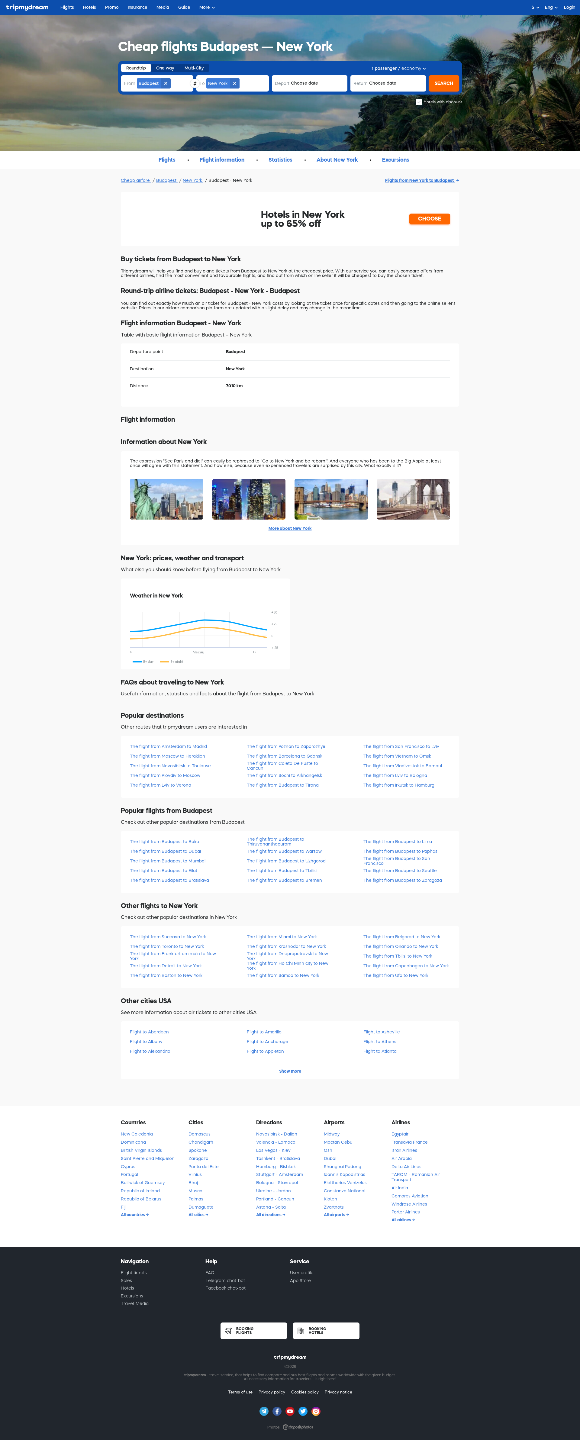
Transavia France (410, 1142)
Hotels (127, 1288)
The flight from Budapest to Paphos (400, 851)
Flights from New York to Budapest (420, 180)
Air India (400, 1188)
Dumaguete (201, 1207)
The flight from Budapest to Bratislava (169, 880)
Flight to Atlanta (380, 1051)
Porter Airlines (406, 1212)
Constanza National (344, 1191)
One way (165, 68)
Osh (328, 1150)
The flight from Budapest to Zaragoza (402, 880)
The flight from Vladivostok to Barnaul (402, 766)
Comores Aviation (410, 1196)
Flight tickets (134, 1273)
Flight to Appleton (265, 1051)
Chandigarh (200, 1142)
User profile (302, 1273)
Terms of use (240, 1392)
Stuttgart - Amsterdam (279, 1174)
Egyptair (400, 1134)
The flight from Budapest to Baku (164, 841)
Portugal (129, 1174)
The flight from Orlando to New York (400, 946)
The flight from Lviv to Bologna (395, 775)
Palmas (195, 1199)
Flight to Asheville (381, 1032)
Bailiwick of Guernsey (143, 1183)
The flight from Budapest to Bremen (284, 880)
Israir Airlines (404, 1150)
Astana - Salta (271, 1207)
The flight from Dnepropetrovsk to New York (287, 956)
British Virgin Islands (141, 1150)
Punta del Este (203, 1167)
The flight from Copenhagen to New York (406, 966)
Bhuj (193, 1183)
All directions (269, 1215)
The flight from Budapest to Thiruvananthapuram (275, 841)
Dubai (330, 1158)
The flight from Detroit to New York (166, 966)
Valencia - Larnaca (275, 1142)
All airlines (402, 1220)
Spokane (197, 1150)
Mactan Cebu (338, 1142)
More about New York (290, 528)
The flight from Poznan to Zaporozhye (286, 746)
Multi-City (194, 68)
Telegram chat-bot (225, 1280)
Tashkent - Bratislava (278, 1158)
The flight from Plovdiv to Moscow (165, 775)
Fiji (123, 1207)
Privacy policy (272, 1392)
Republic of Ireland (140, 1191)
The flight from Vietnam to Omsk (397, 756)
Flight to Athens (379, 1041)
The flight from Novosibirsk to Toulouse (170, 766)
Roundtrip (136, 68)
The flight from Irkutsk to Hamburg (398, 785)
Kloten (330, 1199)
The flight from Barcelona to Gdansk (284, 756)
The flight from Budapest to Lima (397, 841)
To (202, 83)
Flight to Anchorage (267, 1041)
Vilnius (195, 1174)
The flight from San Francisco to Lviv (401, 746)
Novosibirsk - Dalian (276, 1134)
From (129, 83)
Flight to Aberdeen (149, 1032)
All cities (196, 1215)
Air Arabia (402, 1158)
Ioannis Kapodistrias (344, 1174)
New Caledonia (137, 1134)
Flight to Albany (146, 1041)
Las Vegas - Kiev (273, 1150)
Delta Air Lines (406, 1167)
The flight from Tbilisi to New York (397, 956)
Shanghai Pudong (342, 1167)
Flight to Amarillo (264, 1032)
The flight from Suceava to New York (168, 937)
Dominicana (133, 1142)
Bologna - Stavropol (277, 1183)
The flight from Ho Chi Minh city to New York (287, 965)
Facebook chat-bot (225, 1288)
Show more (290, 1071)
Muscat (196, 1191)
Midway (332, 1134)
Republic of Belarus (141, 1199)
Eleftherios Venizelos (345, 1183)
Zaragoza (198, 1158)
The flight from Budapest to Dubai (165, 851)
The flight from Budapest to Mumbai (167, 861)
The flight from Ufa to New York (395, 975)
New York (193, 180)
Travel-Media (135, 1303)
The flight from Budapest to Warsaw (284, 851)
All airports (335, 1215)
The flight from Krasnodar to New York (286, 946)
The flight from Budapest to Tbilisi (282, 870)
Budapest (167, 180)
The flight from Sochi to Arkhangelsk (284, 775)
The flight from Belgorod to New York (401, 937)
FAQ (209, 1273)
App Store (300, 1280)
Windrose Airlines (409, 1204)
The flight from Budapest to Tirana (283, 785)
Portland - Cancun (275, 1199)
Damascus (199, 1134)
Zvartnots (334, 1207)
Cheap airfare (136, 180)
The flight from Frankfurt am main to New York (173, 956)
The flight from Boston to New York (166, 975)
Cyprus (128, 1167)
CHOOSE (429, 218)
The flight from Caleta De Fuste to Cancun (282, 765)
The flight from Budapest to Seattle (400, 870)
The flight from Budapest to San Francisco (396, 860)
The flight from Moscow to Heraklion (167, 756)
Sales (126, 1280)
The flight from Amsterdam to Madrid (168, 746)
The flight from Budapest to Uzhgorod (286, 861)
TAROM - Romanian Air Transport (416, 1177)
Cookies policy (305, 1392)
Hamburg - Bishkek (276, 1167)
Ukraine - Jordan (273, 1191)
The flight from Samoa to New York (283, 975)
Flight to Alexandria (150, 1051)
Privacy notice (338, 1392)
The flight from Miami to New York (282, 937)
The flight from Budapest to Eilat (163, 870)
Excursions (132, 1296)
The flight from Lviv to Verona (160, 785)
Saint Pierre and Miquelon (148, 1158)
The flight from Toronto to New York (167, 946)
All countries (133, 1215)
